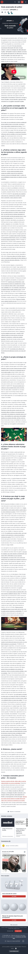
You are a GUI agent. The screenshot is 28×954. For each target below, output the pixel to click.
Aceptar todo (18, 931)
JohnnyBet (5, 9)
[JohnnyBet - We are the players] (2, 2)
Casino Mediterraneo (14, 951)
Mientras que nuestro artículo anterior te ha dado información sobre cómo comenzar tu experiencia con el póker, (14, 798)
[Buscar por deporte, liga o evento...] (15, 2)
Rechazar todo (10, 931)
